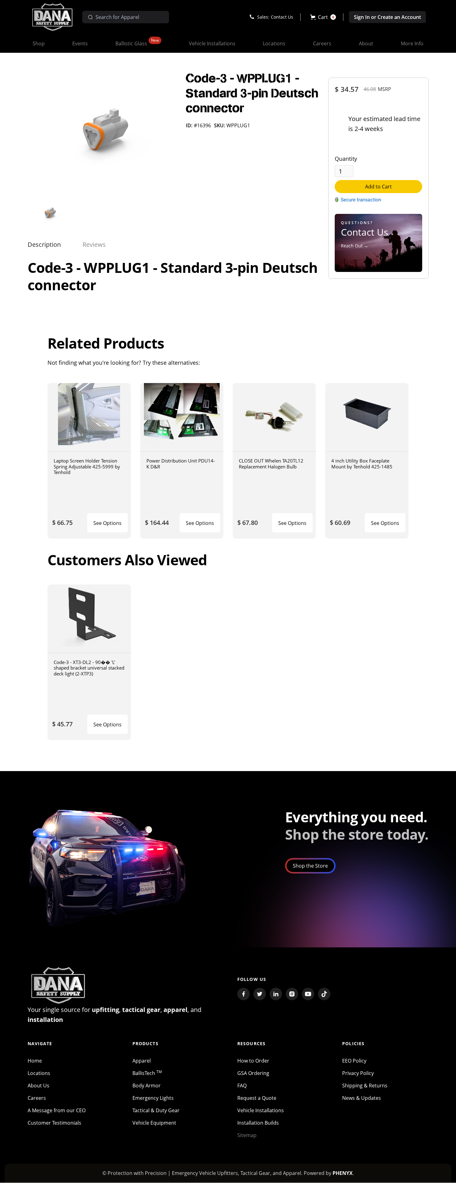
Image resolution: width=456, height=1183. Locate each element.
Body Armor (146, 1085)
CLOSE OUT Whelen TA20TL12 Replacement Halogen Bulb (271, 464)
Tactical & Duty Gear (156, 1110)
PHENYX (343, 1173)
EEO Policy (354, 1060)
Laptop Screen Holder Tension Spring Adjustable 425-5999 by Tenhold (87, 466)
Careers (37, 1098)
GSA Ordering (253, 1073)
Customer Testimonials (54, 1122)
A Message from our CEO (57, 1110)
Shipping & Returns (364, 1085)
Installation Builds (258, 1122)
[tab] (44, 245)
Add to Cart (378, 186)
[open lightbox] (102, 133)
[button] (323, 17)
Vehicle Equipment (154, 1122)
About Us (38, 1085)
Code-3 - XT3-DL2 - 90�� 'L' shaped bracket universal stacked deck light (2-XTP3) (89, 668)
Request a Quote (256, 1098)
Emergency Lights (153, 1098)
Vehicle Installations (260, 1110)
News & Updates (361, 1098)
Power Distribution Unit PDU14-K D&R (180, 464)
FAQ (242, 1085)
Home (35, 1060)
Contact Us (282, 17)
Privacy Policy (358, 1073)
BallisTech (147, 1073)
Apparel (141, 1060)
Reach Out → (354, 246)
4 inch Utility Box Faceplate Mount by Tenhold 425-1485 (361, 464)
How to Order (253, 1060)
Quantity (346, 158)
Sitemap (247, 1135)
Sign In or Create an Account (387, 17)
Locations (39, 1073)
